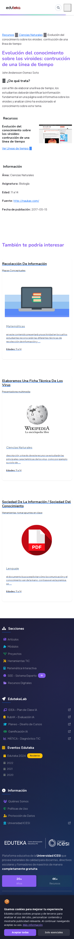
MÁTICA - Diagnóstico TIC (24, 738)
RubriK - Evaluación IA (20, 717)
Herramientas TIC (19, 661)
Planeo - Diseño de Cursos (25, 724)
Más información (33, 925)
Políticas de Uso (18, 808)
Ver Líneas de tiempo (15, 148)
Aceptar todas (20, 932)
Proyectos (15, 654)
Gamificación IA (18, 731)
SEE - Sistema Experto (25, 675)
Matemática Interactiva (21, 668)
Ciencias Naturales (30, 35)
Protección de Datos (21, 815)
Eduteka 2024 (23, 755)
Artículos (13, 639)
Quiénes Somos (18, 801)
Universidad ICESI (19, 823)
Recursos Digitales (20, 683)
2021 (10, 768)
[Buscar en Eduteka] (58, 7)
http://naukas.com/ (26, 201)
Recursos (8, 35)
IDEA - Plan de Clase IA (22, 710)
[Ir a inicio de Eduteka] (13, 8)
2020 (10, 774)
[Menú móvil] (67, 7)
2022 (10, 762)
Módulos (13, 646)
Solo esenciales (54, 932)
